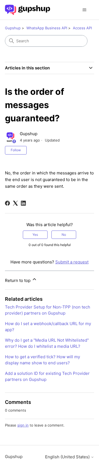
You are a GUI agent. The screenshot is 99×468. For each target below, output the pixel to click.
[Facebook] (7, 203)
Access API (82, 28)
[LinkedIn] (23, 203)
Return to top (18, 280)
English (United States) (68, 456)
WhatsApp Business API (46, 28)
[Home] (27, 10)
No (64, 234)
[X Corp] (15, 203)
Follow (16, 150)
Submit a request (72, 262)
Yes (35, 234)
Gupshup (13, 28)
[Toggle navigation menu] (84, 10)
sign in (23, 425)
